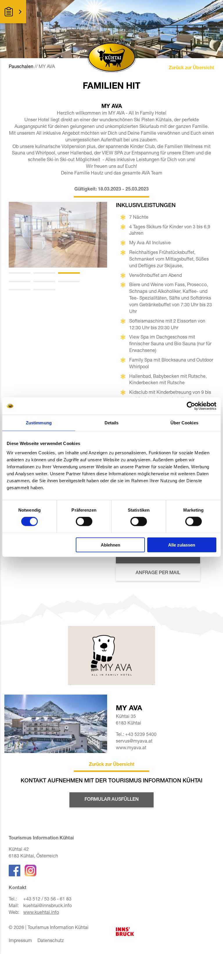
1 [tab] (19, 273)
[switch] (84, 521)
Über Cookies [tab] (184, 422)
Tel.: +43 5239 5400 (136, 735)
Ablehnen (110, 544)
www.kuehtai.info (41, 913)
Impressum (20, 941)
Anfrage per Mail (158, 573)
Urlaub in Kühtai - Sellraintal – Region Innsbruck (130, 931)
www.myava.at (131, 748)
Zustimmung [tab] (39, 422)
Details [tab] (112, 422)
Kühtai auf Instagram (30, 870)
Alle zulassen (181, 544)
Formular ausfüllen (111, 800)
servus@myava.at (134, 741)
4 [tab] (19, 281)
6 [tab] (69, 281)
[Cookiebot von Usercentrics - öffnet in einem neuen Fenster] (191, 406)
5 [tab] (44, 281)
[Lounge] (58, 235)
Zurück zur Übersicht (191, 68)
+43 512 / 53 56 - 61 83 (47, 899)
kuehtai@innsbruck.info (47, 906)
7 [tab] (19, 289)
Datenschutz (50, 941)
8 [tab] (44, 289)
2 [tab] (44, 273)
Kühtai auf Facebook (14, 870)
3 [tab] (69, 273)
